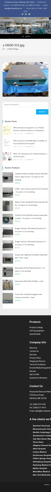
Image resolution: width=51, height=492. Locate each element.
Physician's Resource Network (25, 26)
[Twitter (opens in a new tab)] (22, 14)
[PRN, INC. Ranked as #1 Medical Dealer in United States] (7, 156)
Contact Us (34, 351)
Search (42, 112)
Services (33, 355)
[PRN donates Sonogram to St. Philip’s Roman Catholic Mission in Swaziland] (7, 130)
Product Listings (36, 327)
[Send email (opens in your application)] (29, 14)
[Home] (3, 49)
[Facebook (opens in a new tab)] (26, 14)
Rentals (33, 371)
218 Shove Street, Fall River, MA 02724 (19, 2)
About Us (33, 348)
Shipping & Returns (37, 361)
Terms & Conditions (38, 364)
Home (46, 484)
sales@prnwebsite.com (13, 8)
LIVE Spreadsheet (37, 331)
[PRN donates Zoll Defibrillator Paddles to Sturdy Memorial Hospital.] (7, 143)
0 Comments (29, 133)
